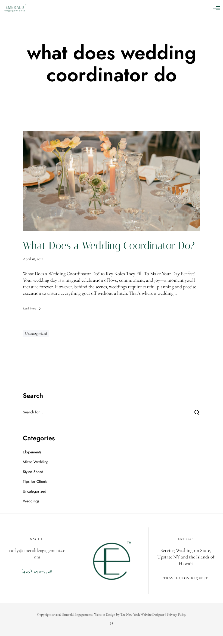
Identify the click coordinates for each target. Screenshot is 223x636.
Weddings (31, 501)
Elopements (32, 452)
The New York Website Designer (142, 614)
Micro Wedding (35, 462)
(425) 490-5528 (37, 571)
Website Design (104, 614)
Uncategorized (36, 333)
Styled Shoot (33, 471)
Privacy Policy (176, 614)
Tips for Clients (35, 481)
